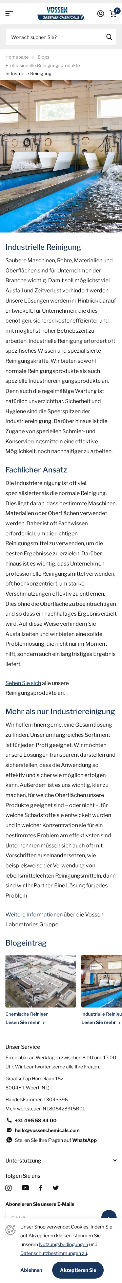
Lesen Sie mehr (23, 1022)
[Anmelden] (100, 13)
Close (61, 1160)
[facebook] (40, 1188)
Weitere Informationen (34, 914)
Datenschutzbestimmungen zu (53, 1253)
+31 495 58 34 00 (36, 1120)
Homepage (17, 57)
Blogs (43, 57)
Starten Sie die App (9, 14)
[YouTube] (25, 1187)
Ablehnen (31, 1270)
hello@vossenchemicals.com (47, 1130)
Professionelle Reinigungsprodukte (42, 65)
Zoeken (109, 36)
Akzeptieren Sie (78, 1270)
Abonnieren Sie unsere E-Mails (39, 1204)
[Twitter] (56, 1188)
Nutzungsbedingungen (63, 1244)
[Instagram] (8, 1188)
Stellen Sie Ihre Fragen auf (56, 1140)
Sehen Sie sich (23, 683)
